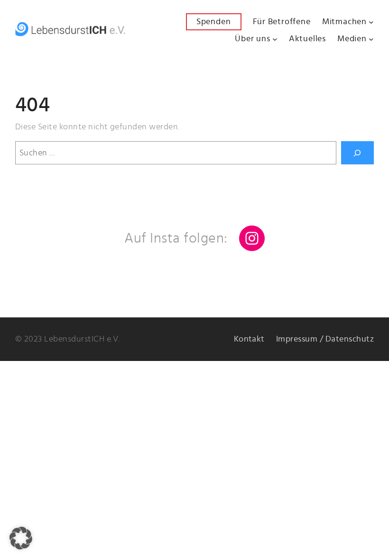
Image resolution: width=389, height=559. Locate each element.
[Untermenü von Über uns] (275, 39)
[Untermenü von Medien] (371, 39)
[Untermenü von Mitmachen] (371, 22)
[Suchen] (357, 152)
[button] (21, 538)
